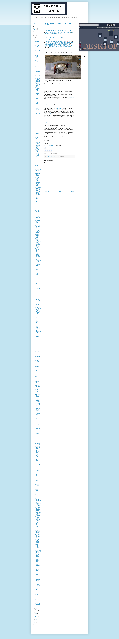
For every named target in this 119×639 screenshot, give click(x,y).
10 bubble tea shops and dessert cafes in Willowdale (37, 80)
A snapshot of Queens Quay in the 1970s (38, 592)
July (36, 612)
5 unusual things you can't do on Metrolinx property (38, 130)
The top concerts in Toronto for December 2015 (38, 171)
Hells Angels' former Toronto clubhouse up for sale (38, 240)
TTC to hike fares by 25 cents (37, 478)
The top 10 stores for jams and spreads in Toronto (37, 541)
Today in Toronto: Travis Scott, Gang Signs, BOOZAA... (37, 408)
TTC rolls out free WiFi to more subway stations (37, 277)
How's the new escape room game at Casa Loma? (37, 357)
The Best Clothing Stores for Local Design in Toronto (37, 391)
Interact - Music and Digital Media (37, 201)
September (37, 608)
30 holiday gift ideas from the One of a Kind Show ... (37, 193)
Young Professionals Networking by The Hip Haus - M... (38, 504)
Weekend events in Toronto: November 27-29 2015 (37, 287)
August (36, 610)
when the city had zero (67, 124)
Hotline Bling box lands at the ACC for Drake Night (37, 386)
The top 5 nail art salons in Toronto (37, 604)
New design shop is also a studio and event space (38, 569)
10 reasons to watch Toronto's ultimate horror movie (37, 254)
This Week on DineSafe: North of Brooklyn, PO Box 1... (37, 464)
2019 (35, 29)
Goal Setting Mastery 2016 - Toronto (38, 159)
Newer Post (47, 191)
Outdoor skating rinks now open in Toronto (37, 162)
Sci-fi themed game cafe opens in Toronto (37, 93)
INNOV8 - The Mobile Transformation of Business (38, 331)
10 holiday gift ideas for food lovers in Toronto (38, 97)
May (36, 615)
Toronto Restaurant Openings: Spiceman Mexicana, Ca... (37, 321)
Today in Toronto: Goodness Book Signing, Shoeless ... (37, 107)
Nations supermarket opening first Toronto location (37, 432)
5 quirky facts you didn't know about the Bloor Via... (37, 231)
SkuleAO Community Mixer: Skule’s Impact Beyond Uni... (37, 362)
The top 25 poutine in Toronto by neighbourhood (37, 353)
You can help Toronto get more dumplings (37, 335)
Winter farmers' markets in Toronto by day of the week (37, 184)
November (37, 39)
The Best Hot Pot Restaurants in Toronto (37, 496)
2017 (35, 32)
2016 (35, 34)
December (37, 36)
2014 (35, 622)
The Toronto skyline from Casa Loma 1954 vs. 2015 (37, 47)
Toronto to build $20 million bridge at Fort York (37, 440)
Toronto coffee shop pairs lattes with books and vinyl (37, 486)
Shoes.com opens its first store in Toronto (37, 382)
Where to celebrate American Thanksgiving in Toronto (37, 579)
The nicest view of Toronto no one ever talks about (37, 532)
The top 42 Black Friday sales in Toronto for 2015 (37, 282)
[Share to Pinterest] (63, 156)
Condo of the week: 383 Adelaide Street (37, 316)
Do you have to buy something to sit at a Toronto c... (37, 396)
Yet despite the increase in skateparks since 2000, (53, 124)
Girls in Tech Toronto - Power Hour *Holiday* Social (37, 344)
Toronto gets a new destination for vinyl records (37, 536)
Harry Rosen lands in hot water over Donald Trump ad (37, 212)
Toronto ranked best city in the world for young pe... (37, 509)
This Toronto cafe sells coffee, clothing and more (37, 139)
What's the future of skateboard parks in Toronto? (38, 312)
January (36, 620)
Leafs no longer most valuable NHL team (38, 436)
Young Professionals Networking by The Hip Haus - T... (38, 292)
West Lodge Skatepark (48, 102)
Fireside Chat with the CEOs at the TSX (37, 588)
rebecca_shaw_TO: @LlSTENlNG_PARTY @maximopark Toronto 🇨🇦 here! (57, 41)
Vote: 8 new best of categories (38, 209)
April (36, 616)
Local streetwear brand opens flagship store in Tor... (38, 417)
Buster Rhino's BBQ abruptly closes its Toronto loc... (37, 427)
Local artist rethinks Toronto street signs (38, 481)
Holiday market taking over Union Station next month (38, 339)
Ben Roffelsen (50, 145)
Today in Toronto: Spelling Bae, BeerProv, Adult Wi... (37, 57)
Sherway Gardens (37, 526)
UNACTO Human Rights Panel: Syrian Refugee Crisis (37, 62)
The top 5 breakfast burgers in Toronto (37, 455)
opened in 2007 (60, 108)
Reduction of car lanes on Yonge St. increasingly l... (38, 564)
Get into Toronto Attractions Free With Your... (37, 147)
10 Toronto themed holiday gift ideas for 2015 (37, 474)
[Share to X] (60, 156)
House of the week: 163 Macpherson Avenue (37, 459)
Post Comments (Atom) (53, 193)
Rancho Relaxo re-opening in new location (37, 444)
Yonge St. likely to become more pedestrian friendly (37, 559)
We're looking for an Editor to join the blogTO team (37, 112)
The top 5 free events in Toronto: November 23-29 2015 (37, 584)
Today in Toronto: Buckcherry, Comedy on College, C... (37, 469)
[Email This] (58, 156)
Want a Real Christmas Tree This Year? (37, 523)
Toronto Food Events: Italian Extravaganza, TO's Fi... (38, 259)
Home (60, 191)
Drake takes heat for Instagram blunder (37, 451)
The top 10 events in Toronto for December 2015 (37, 68)
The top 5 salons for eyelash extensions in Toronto (38, 189)
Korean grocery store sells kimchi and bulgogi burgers (37, 84)
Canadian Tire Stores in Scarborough (37, 143)
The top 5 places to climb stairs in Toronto (38, 551)
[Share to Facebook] (61, 156)
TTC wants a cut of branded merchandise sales (37, 296)
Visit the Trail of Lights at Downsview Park (37, 401)
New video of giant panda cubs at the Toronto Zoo (37, 236)
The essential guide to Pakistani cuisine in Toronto (37, 596)
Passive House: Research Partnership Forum (37, 413)
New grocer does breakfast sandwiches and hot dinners (37, 368)
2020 (35, 28)
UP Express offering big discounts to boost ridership (37, 301)
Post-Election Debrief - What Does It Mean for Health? (37, 264)
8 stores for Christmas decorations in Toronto (37, 134)
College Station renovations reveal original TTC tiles (37, 574)
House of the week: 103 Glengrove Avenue (37, 42)
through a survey (52, 81)
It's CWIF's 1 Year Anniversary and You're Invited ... (37, 273)
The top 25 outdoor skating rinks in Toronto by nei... (37, 121)
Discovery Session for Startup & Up (37, 268)
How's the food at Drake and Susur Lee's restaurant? (37, 166)
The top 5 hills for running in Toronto (37, 447)
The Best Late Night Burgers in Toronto (38, 308)
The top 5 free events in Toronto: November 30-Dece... (37, 151)
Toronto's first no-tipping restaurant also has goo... (37, 126)
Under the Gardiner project (51, 113)
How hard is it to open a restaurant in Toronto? (37, 175)
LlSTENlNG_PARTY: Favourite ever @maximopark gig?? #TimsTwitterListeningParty (59, 39)
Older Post (72, 191)
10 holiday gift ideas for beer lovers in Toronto (38, 227)
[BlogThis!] (59, 156)
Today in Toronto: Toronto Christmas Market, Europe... (37, 547)
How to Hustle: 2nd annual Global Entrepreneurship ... (37, 378)
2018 (35, 31)
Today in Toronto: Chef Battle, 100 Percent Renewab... (37, 513)
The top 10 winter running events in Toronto (37, 179)
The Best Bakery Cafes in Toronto (38, 76)
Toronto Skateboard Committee (51, 84)
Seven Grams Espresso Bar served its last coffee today (38, 72)
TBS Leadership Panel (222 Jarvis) (37, 404)
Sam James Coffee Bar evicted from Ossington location (37, 205)
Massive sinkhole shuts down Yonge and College (37, 518)
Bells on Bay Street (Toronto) (37, 305)
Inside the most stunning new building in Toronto (37, 116)
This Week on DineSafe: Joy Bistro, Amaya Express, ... (37, 52)
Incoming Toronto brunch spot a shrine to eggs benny (38, 491)
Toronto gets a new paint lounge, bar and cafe (37, 555)
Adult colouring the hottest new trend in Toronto (37, 373)
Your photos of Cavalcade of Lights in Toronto (37, 89)
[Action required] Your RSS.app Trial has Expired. (53, 37)
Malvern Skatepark (70, 97)
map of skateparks (48, 127)
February (36, 619)
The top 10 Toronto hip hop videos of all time (37, 600)
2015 (35, 35)
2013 (35, 624)
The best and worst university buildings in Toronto (37, 102)
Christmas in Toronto (37, 528)
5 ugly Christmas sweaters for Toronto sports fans (37, 217)
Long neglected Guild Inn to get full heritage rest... (37, 222)
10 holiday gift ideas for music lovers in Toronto (37, 348)
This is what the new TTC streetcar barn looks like (38, 500)
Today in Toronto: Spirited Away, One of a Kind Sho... (37, 326)
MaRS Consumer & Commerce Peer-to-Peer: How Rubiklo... (37, 422)
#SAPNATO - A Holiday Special (37, 155)
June (36, 613)
